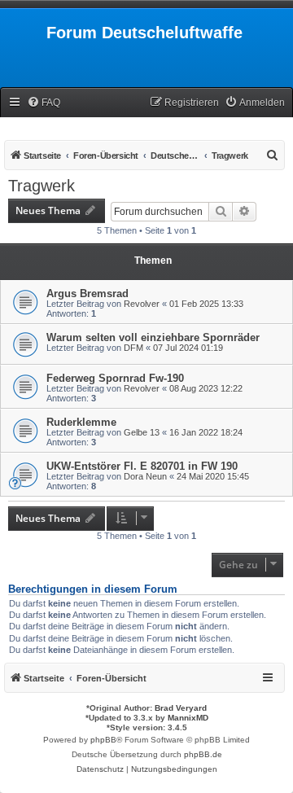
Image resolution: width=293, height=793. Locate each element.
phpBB (103, 739)
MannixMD (188, 717)
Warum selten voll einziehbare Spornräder (153, 337)
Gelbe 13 (142, 432)
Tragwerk (41, 186)
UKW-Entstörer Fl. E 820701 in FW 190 (142, 466)
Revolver (142, 304)
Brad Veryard (181, 707)
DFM (133, 348)
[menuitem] (43, 103)
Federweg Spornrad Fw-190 (115, 378)
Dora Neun (145, 476)
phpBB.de (203, 754)
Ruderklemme (81, 422)
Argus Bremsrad (87, 293)
